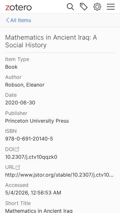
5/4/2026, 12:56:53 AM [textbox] (33, 192)
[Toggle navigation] (110, 6)
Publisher (16, 113)
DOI (9, 149)
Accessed (16, 185)
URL (10, 167)
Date (11, 95)
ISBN (11, 131)
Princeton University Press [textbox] (37, 121)
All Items (20, 20)
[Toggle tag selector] (84, 6)
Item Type (17, 59)
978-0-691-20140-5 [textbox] (29, 138)
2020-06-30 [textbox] (20, 102)
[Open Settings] (97, 6)
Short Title (18, 203)
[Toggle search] (70, 6)
